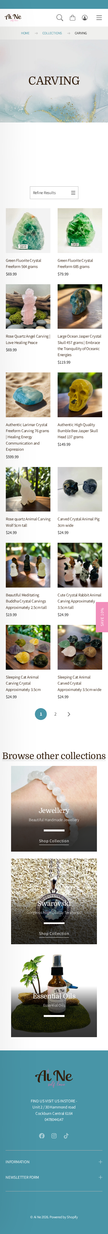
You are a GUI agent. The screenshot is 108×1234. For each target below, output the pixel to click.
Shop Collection (54, 840)
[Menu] (99, 17)
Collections (52, 33)
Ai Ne (37, 1217)
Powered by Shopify (64, 1217)
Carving (81, 33)
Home (25, 33)
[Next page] (68, 714)
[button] (59, 18)
